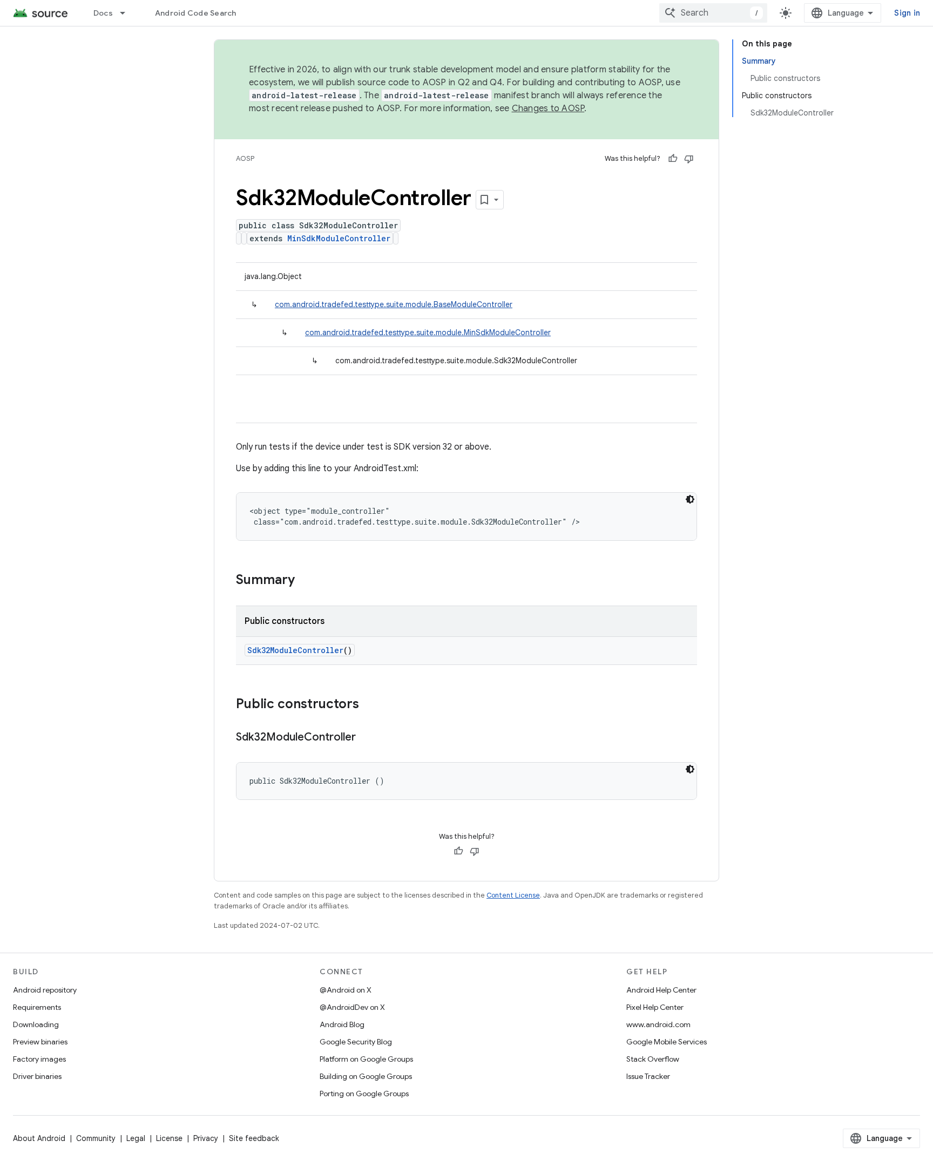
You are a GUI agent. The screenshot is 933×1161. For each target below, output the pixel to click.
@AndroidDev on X (352, 1007)
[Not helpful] (689, 159)
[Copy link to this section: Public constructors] (370, 704)
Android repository (45, 990)
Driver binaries (37, 1076)
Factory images (39, 1059)
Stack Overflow (652, 1059)
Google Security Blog (356, 1042)
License (169, 1138)
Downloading (36, 1024)
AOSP (245, 158)
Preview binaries (40, 1042)
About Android (39, 1138)
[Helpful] (673, 159)
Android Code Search (195, 13)
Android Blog (342, 1024)
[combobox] (713, 13)
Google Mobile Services (666, 1042)
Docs (103, 13)
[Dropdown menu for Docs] (127, 13)
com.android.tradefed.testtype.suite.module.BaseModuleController (393, 304)
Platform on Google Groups (366, 1059)
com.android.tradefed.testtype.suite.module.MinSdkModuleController (428, 332)
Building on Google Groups (366, 1076)
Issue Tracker (648, 1076)
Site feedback (254, 1138)
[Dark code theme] (690, 499)
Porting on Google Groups (364, 1093)
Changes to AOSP (548, 108)
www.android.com (658, 1024)
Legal (135, 1138)
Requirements (37, 1007)
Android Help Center (661, 990)
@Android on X (345, 990)
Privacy (205, 1138)
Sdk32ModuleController (295, 650)
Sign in (907, 13)
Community (96, 1138)
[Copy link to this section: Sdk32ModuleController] (366, 737)
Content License (513, 895)
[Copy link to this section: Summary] (305, 580)
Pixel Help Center (655, 1007)
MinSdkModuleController (338, 238)
